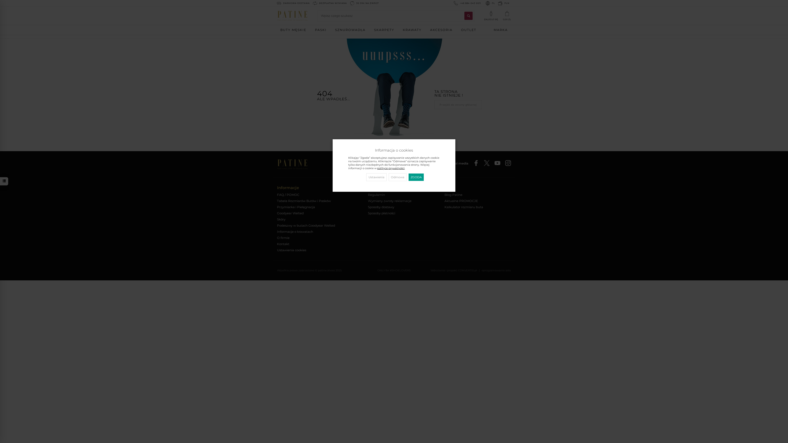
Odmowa (397, 177)
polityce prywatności (391, 168)
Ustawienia (376, 177)
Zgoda (416, 177)
